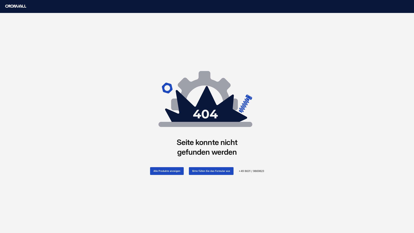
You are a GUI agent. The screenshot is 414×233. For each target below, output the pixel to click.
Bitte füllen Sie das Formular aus (211, 171)
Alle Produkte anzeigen (166, 171)
